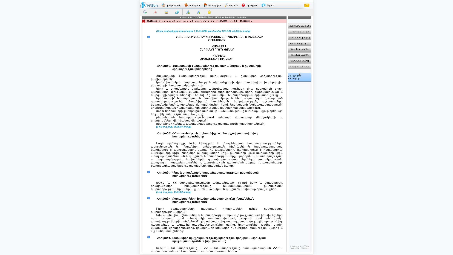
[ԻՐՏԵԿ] (149, 5)
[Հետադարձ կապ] (306, 5)
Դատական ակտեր (299, 61)
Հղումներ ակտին (300, 55)
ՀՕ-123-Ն (237, 31)
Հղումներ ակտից (300, 49)
